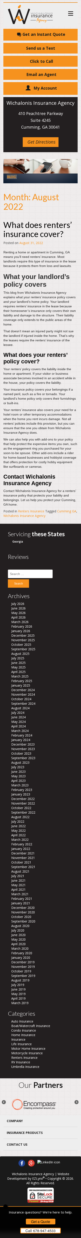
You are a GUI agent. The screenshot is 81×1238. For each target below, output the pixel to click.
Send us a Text (40, 48)
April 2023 (18, 780)
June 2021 (18, 880)
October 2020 (21, 917)
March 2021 (20, 894)
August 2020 (20, 926)
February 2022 (21, 844)
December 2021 (23, 853)
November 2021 (23, 858)
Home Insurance (23, 1035)
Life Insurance (21, 1044)
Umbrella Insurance (25, 1066)
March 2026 (20, 622)
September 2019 (23, 976)
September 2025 (23, 649)
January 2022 (20, 849)
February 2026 (21, 626)
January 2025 (20, 685)
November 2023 (23, 749)
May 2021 (18, 885)
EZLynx (37, 1178)
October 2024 (21, 699)
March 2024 (20, 731)
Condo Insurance (23, 1030)
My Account (45, 88)
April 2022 (18, 835)
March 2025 (20, 676)
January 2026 (20, 631)
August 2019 (20, 980)
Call (40, 1230)
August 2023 (20, 762)
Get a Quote (40, 1221)
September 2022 (23, 812)
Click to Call (41, 61)
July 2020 (17, 930)
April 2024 (18, 726)
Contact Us (17, 1144)
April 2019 (18, 998)
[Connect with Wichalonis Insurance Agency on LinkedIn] (48, 1162)
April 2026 (18, 617)
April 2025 (18, 672)
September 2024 (23, 703)
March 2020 (20, 948)
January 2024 (20, 740)
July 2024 (17, 712)
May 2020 (18, 939)
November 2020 (23, 912)
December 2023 (23, 744)
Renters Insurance (31, 511)
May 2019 (18, 994)
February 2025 (21, 681)
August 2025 (20, 653)
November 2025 (23, 640)
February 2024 (21, 735)
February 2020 (21, 953)
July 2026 (17, 604)
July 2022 (17, 821)
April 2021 (18, 889)
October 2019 (21, 971)
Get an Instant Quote (43, 34)
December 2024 (23, 690)
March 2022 (20, 839)
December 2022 (23, 799)
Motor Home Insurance (28, 1048)
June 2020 (18, 935)
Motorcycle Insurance (27, 1053)
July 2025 (17, 658)
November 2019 (23, 966)
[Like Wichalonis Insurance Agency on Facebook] (21, 1162)
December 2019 (23, 962)
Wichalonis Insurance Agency (24, 516)
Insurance (18, 1039)
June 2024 (18, 717)
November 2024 (23, 694)
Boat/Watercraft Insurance (30, 1026)
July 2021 (17, 876)
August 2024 (20, 708)
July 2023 (17, 767)
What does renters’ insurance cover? (37, 229)
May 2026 (18, 613)
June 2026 (18, 608)
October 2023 (21, 753)
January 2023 (20, 794)
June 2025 (18, 663)
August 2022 (20, 817)
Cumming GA (66, 511)
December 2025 (23, 635)
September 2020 (23, 921)
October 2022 (21, 808)
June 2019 (18, 989)
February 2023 (21, 790)
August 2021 (20, 871)
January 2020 (20, 957)
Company (15, 1121)
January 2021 (20, 903)
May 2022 (18, 830)
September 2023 (23, 758)
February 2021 (21, 898)
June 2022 (18, 826)
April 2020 (18, 944)
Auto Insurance (22, 1021)
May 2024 (18, 721)
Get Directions (41, 142)
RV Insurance (20, 1062)
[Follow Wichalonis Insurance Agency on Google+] (31, 1162)
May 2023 (18, 776)
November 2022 (23, 803)
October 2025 (21, 644)
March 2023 (20, 785)
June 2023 (18, 771)
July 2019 (17, 985)
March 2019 (20, 1003)
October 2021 (21, 862)
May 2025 (18, 667)
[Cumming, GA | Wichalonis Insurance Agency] (30, 14)
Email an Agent (41, 74)
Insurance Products (25, 1132)
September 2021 (23, 867)
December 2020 (23, 907)
